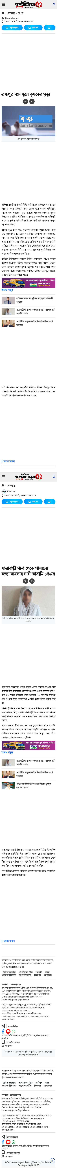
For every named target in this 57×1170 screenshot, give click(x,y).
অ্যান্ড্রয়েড (9, 1045)
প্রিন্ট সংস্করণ (14, 28)
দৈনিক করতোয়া (9, 972)
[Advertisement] (28, 63)
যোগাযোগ (48, 975)
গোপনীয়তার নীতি (26, 972)
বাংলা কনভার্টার (25, 975)
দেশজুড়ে (11, 13)
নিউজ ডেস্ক (10, 491)
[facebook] (3, 1031)
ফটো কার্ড (35, 28)
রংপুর (20, 13)
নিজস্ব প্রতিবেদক (11, 18)
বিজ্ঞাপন (37, 975)
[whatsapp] (13, 1031)
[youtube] (8, 1031)
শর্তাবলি (39, 972)
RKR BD (35, 1054)
